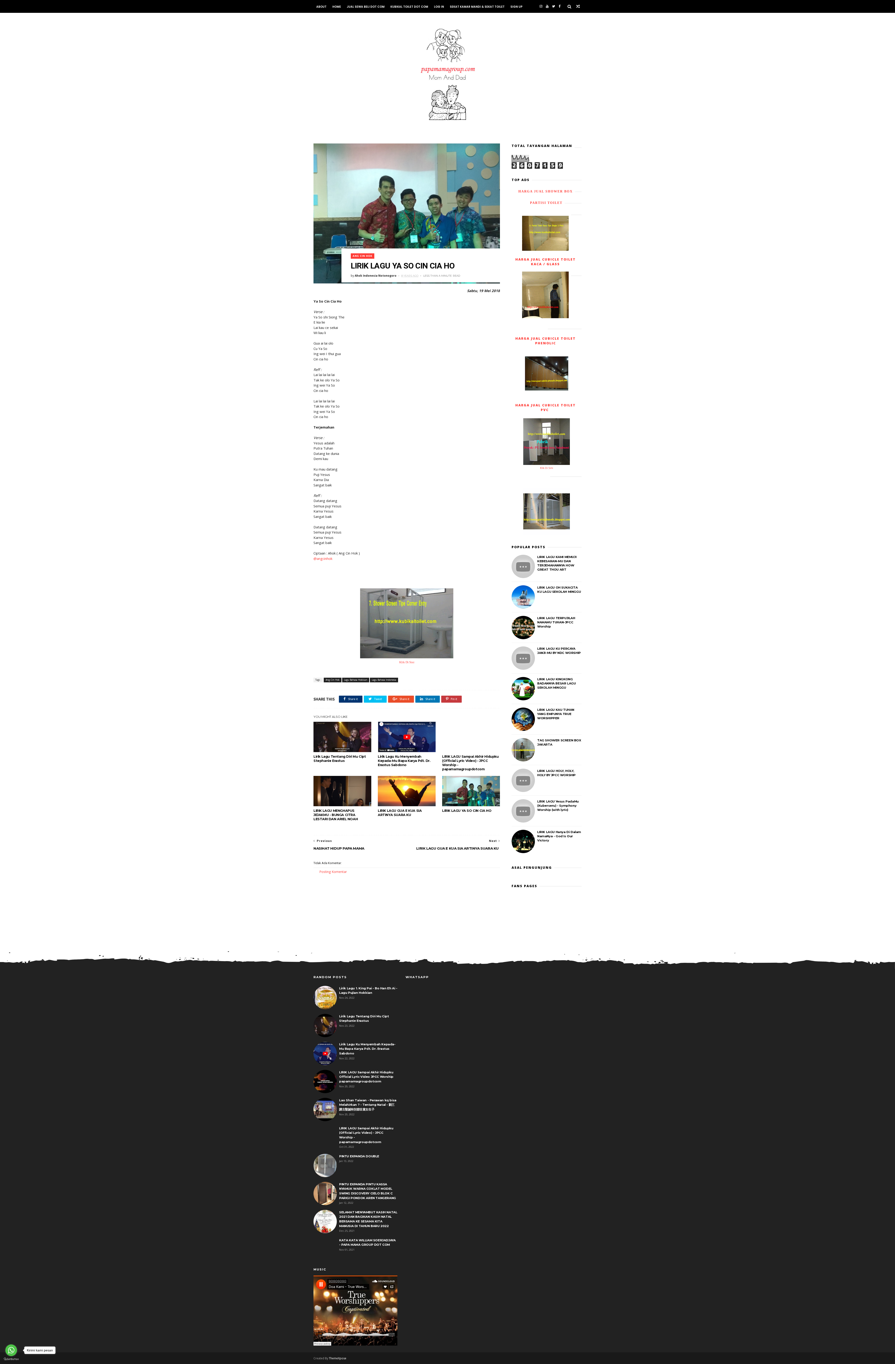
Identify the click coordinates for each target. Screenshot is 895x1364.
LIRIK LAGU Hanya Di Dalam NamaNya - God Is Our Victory (559, 836)
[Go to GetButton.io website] (11, 1359)
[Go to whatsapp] (11, 1350)
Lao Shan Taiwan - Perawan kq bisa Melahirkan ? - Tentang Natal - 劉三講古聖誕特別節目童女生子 (367, 1104)
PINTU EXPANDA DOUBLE (359, 1156)
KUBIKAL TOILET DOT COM (409, 7)
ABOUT (321, 7)
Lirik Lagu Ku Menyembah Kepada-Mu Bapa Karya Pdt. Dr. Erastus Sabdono (404, 760)
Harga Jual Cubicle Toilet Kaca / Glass (545, 261)
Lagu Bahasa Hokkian (355, 679)
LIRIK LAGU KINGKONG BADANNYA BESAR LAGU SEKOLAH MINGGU (556, 683)
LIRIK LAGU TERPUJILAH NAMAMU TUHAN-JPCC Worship (556, 622)
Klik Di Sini (406, 662)
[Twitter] (553, 6)
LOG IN (439, 7)
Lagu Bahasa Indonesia (384, 679)
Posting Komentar (333, 871)
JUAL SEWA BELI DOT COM (366, 7)
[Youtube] (547, 6)
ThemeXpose (337, 1358)
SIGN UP (516, 7)
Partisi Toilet (545, 203)
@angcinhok (322, 558)
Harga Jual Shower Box (545, 191)
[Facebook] (560, 6)
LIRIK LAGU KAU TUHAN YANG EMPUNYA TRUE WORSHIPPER (555, 714)
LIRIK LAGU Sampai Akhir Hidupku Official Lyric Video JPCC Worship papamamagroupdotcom (366, 1076)
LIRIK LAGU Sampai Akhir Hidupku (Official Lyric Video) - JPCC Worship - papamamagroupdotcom (470, 762)
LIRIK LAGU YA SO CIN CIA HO (466, 811)
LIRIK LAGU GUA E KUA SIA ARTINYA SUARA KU (400, 813)
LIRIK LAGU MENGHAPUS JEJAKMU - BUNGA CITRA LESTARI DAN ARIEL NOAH (335, 815)
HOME (336, 7)
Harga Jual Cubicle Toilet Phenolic (545, 340)
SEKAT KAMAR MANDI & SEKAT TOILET (477, 7)
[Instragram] (541, 6)
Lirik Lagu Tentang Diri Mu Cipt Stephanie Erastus (339, 758)
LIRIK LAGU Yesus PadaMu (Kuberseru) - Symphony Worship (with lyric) (558, 805)
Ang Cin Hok (362, 256)
